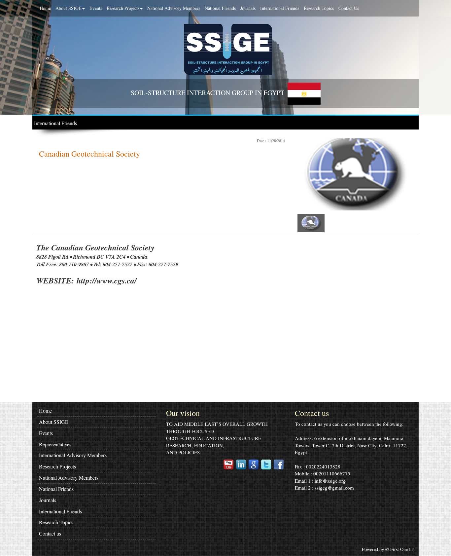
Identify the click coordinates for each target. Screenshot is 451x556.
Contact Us (348, 8)
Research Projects (123, 8)
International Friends (279, 8)
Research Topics (319, 8)
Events (95, 8)
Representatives (55, 444)
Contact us (50, 533)
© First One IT (399, 549)
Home (45, 8)
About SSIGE (68, 8)
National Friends (220, 8)
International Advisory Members (73, 455)
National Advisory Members (173, 8)
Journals (248, 8)
